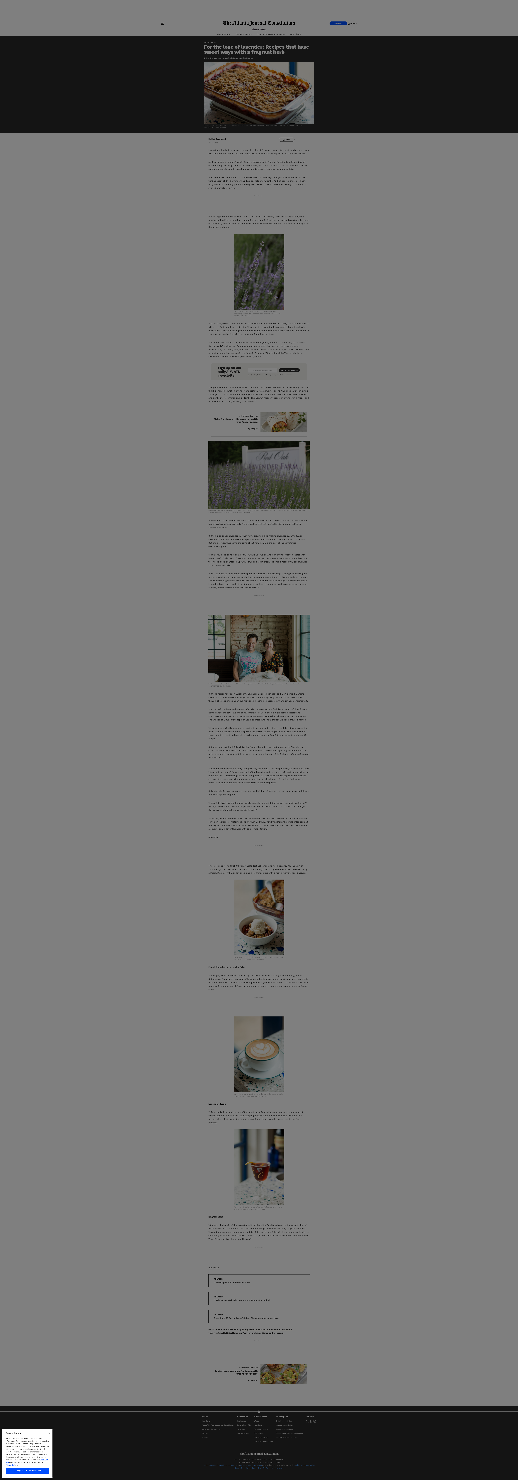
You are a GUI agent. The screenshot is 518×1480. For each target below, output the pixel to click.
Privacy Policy (11, 1465)
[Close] (49, 1433)
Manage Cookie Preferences (27, 1471)
